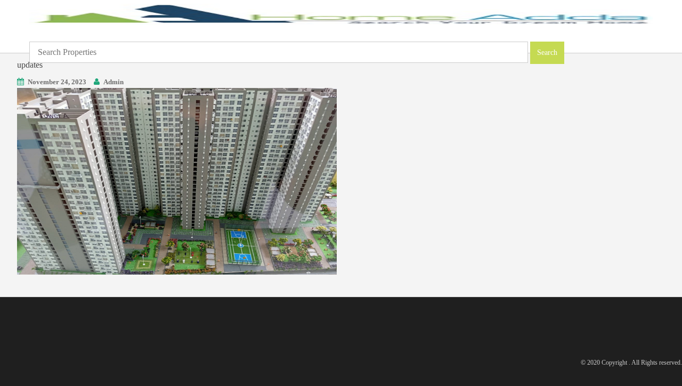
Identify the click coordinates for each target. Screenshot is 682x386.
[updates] (177, 180)
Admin (113, 82)
